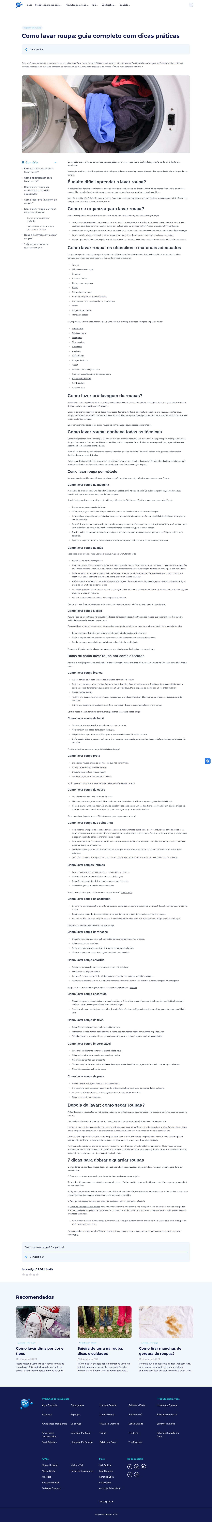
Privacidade (105, 1482)
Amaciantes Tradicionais (54, 1423)
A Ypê (45, 1459)
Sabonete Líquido (166, 1423)
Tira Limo (133, 1433)
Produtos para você (76, 5)
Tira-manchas (78, 342)
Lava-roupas (77, 328)
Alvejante (76, 351)
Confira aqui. (126, 892)
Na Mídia (46, 1476)
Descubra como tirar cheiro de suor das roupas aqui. (91, 925)
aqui (176, 226)
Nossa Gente (49, 1471)
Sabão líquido (78, 355)
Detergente (77, 337)
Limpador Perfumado (82, 1442)
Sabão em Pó (135, 1414)
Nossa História (49, 1465)
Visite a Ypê (77, 1465)
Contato (124, 5)
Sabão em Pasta (136, 1405)
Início (29, 5)
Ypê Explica (108, 5)
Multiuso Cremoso (109, 1423)
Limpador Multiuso (80, 1433)
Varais (75, 287)
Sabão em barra (79, 333)
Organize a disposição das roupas (85, 1206)
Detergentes (77, 1405)
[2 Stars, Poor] (27, 1274)
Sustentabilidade (51, 1482)
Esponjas (75, 1414)
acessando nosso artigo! (129, 711)
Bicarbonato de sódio (81, 378)
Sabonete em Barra (167, 1414)
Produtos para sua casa (47, 5)
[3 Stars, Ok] (30, 1274)
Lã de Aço (76, 1423)
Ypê (94, 5)
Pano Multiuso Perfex (82, 310)
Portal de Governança (82, 1471)
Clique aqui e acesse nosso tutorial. (135, 425)
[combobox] (106, 1501)
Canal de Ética (106, 1476)
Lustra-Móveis (107, 1414)
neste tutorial (161, 1121)
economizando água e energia (173, 230)
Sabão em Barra (108, 1442)
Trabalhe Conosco (51, 1488)
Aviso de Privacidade (110, 1488)
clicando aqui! (113, 749)
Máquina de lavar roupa (82, 269)
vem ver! (133, 987)
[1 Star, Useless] (23, 1274)
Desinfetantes (49, 1442)
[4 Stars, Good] (34, 1274)
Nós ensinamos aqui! (125, 783)
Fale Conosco (106, 1471)
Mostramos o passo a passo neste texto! (117, 816)
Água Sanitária (49, 1405)
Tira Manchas (135, 1442)
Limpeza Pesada (108, 1405)
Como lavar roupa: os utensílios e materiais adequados (36, 190)
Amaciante (77, 346)
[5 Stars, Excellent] (37, 1274)
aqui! (76, 1234)
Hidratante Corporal (167, 1405)
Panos (103, 1433)
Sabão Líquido (135, 1423)
